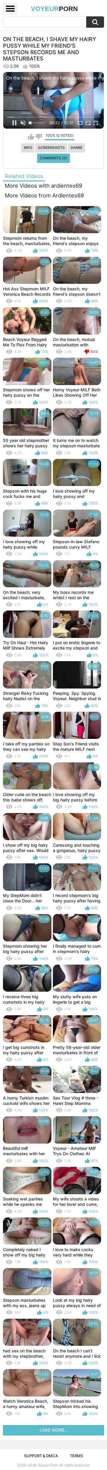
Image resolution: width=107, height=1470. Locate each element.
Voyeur (54, 9)
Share (76, 147)
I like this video (31, 137)
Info (28, 147)
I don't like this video (39, 137)
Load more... (54, 1429)
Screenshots (51, 147)
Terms (76, 1455)
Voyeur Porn (48, 1465)
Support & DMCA (41, 1455)
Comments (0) (53, 158)
